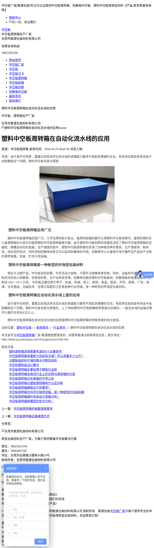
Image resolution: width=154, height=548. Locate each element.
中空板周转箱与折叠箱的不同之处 (31, 378)
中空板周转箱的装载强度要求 (33, 408)
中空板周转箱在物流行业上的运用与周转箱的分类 (42, 374)
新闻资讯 (42, 327)
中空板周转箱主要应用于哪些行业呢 (33, 369)
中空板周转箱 (18, 78)
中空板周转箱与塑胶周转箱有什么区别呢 (36, 383)
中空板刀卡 (16, 73)
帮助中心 (15, 17)
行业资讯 (59, 327)
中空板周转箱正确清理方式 (32, 416)
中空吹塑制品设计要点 (24, 365)
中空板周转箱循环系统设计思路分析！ (34, 396)
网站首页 (15, 60)
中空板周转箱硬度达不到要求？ (30, 387)
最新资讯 (15, 96)
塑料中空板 (24, 327)
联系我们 (15, 100)
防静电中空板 (18, 91)
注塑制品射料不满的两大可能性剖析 (33, 360)
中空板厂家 (16, 64)
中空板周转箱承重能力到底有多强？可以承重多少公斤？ (46, 356)
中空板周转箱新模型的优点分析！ (31, 401)
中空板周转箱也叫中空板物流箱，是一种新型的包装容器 (46, 392)
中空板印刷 (16, 87)
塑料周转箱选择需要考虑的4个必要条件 (35, 351)
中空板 (6, 29)
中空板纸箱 (16, 82)
